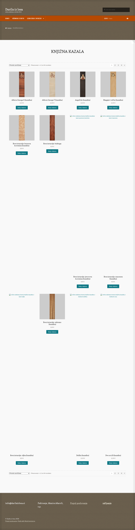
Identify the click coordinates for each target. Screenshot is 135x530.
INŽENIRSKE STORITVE (18, 18)
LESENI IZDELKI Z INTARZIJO (34, 18)
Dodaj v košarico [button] (22, 107)
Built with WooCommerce (26, 521)
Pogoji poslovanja (78, 503)
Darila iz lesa (14, 9)
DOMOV (7, 18)
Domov (9, 28)
